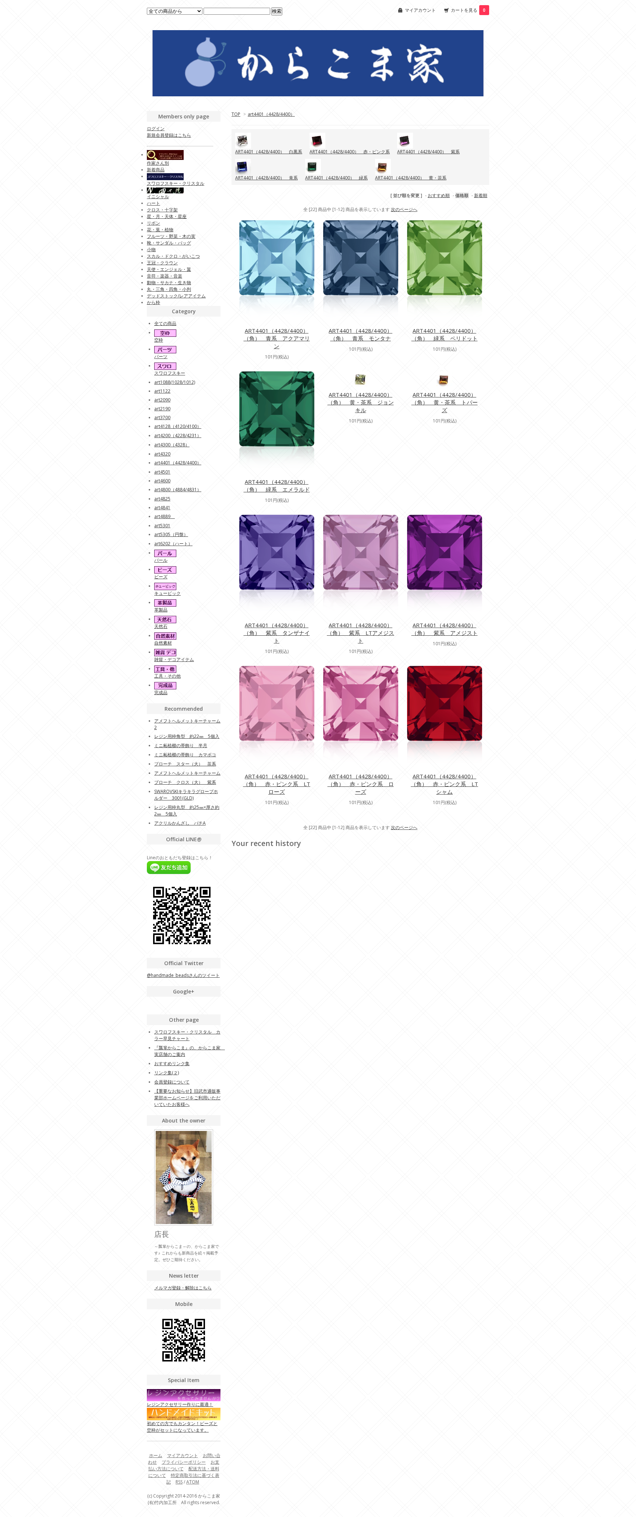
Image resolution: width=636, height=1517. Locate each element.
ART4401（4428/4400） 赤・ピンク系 (350, 152)
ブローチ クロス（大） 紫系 (185, 782)
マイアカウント (420, 10)
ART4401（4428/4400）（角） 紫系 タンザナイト (277, 632)
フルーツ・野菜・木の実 (171, 236)
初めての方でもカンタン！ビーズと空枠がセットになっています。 (182, 1426)
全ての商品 (165, 323)
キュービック (167, 593)
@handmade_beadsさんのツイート (183, 975)
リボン (153, 223)
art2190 (162, 409)
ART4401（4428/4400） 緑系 (336, 178)
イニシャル (158, 196)
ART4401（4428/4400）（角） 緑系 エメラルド (277, 485)
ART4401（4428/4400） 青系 (266, 178)
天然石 (160, 626)
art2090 (162, 400)
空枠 (158, 340)
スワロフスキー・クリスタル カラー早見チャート (187, 1035)
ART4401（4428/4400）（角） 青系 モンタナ (360, 334)
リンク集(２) (166, 1073)
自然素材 (163, 643)
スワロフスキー (169, 373)
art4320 (162, 454)
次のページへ (404, 209)
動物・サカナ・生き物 (169, 282)
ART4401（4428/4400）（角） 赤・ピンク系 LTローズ (276, 783)
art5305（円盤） (171, 534)
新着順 (480, 195)
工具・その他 (167, 676)
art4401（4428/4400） (271, 114)
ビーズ (160, 577)
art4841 (162, 507)
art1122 (162, 391)
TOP (236, 114)
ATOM (192, 1482)
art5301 (162, 525)
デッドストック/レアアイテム (176, 296)
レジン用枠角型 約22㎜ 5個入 (186, 736)
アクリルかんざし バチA (180, 823)
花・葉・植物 (160, 229)
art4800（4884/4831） (177, 489)
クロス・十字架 (162, 210)
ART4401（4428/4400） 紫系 (428, 152)
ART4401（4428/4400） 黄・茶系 (410, 178)
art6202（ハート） (173, 543)
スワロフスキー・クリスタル (175, 183)
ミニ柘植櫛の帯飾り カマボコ (185, 755)
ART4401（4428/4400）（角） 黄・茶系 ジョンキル (361, 402)
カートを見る (468, 10)
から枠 (153, 302)
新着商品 (156, 170)
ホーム (155, 1455)
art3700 (162, 417)
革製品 (160, 610)
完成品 (160, 692)
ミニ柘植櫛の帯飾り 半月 (180, 745)
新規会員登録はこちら (169, 135)
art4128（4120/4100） (177, 426)
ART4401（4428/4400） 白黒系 (268, 152)
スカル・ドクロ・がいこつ (173, 256)
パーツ (160, 356)
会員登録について (172, 1082)
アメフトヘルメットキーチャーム (187, 773)
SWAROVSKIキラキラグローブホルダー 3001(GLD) (186, 794)
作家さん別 (158, 163)
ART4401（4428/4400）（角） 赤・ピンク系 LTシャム (444, 783)
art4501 (162, 472)
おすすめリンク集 (172, 1063)
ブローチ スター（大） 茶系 (185, 764)
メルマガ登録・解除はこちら (183, 1288)
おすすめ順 (439, 195)
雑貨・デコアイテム (174, 659)
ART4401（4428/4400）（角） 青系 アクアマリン (277, 338)
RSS (179, 1482)
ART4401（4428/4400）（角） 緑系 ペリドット (444, 334)
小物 (151, 249)
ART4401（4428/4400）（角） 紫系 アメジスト (444, 628)
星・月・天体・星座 (167, 216)
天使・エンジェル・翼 (169, 269)
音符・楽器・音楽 (164, 276)
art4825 (162, 499)
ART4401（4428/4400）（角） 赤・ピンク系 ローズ (361, 783)
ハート (153, 203)
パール (160, 560)
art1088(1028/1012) (174, 382)
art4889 (164, 516)
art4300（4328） (172, 445)
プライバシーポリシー (184, 1462)
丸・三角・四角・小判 (169, 289)
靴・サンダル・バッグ (169, 243)
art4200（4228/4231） (177, 435)
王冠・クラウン (162, 263)
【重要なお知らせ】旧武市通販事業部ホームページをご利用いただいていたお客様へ (187, 1097)
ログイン (156, 128)
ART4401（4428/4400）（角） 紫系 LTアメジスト (360, 632)
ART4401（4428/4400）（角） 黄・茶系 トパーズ (444, 402)
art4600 (162, 481)
